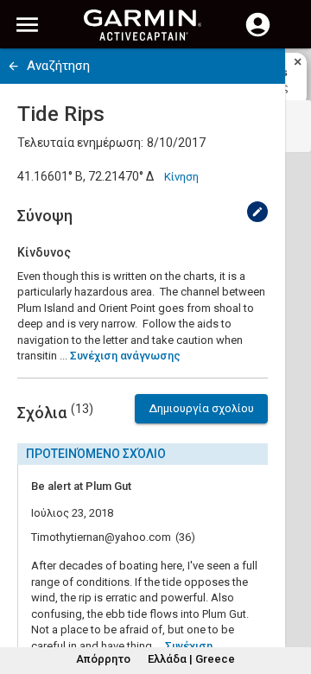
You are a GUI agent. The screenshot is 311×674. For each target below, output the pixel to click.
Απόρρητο (103, 658)
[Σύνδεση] (258, 34)
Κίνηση (181, 176)
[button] (289, 595)
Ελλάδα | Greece (191, 658)
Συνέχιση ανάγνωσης (125, 355)
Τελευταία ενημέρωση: (80, 142)
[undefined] (257, 211)
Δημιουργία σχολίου (201, 408)
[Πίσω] (13, 66)
